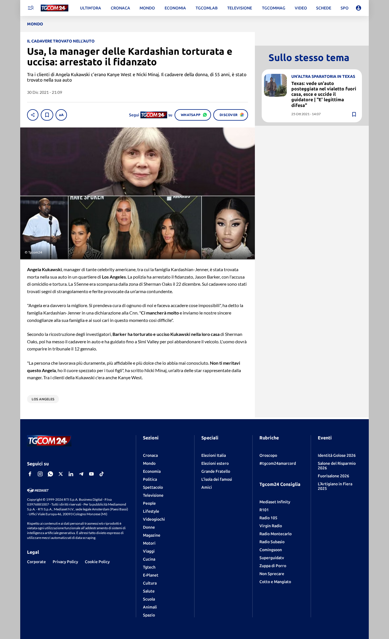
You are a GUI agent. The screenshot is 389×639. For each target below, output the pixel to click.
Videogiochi (154, 519)
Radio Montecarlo (275, 534)
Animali (150, 607)
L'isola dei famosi (216, 479)
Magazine (151, 535)
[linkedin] (71, 474)
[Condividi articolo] (32, 115)
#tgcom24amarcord (277, 463)
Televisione (153, 495)
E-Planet (150, 575)
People (149, 503)
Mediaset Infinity (274, 502)
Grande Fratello (215, 471)
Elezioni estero (215, 463)
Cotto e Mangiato (275, 581)
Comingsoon (270, 549)
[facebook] (30, 474)
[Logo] (54, 8)
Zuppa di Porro (272, 565)
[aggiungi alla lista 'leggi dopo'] (47, 115)
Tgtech (149, 567)
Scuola (149, 599)
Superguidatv (271, 557)
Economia (152, 471)
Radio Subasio (271, 541)
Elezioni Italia (213, 455)
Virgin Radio (270, 526)
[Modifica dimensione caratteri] (61, 115)
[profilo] (358, 8)
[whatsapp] (50, 474)
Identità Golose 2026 (337, 455)
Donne (149, 527)
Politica (150, 479)
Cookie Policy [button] (97, 561)
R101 (264, 510)
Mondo (149, 463)
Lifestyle (151, 511)
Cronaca (150, 455)
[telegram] (81, 474)
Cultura (150, 583)
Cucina (149, 559)
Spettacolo (153, 487)
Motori (149, 543)
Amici (206, 487)
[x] (61, 474)
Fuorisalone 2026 (333, 476)
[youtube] (91, 474)
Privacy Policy (65, 561)
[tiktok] (102, 474)
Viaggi (149, 551)
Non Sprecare (271, 573)
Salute (149, 591)
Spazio (149, 615)
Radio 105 (268, 518)
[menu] (30, 8)
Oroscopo (268, 455)
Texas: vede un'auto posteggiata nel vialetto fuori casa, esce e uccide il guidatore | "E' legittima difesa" (323, 94)
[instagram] (40, 474)
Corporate (36, 561)
